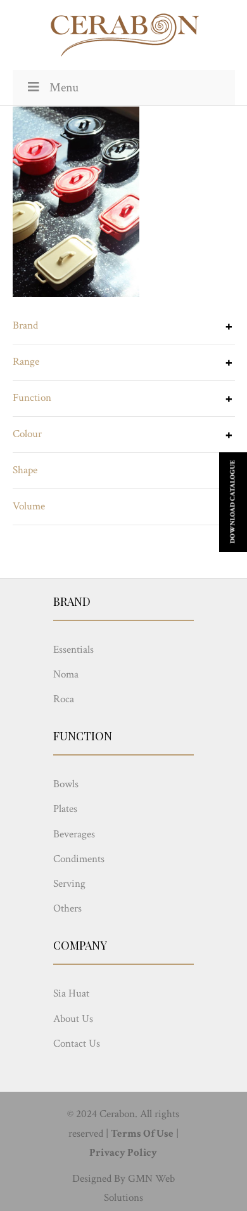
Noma (66, 674)
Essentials (73, 650)
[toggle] (228, 328)
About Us (73, 1019)
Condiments (78, 859)
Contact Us (76, 1044)
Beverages (74, 834)
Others (67, 908)
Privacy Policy (123, 1153)
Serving (69, 884)
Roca (63, 699)
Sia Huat (71, 993)
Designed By (98, 1179)
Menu (64, 87)
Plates (65, 809)
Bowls (66, 784)
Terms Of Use (142, 1134)
